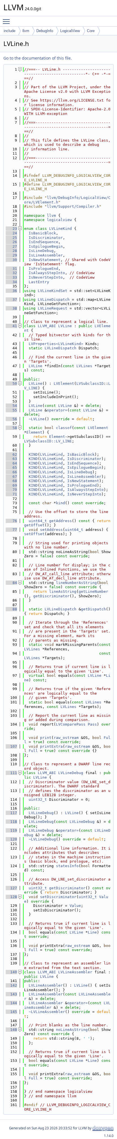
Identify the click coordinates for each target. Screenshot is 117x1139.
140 (11, 972)
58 (11, 428)
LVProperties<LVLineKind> (56, 344)
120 (11, 839)
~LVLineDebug (42, 839)
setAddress (51, 530)
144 (11, 1003)
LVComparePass (70, 724)
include (9, 31)
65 (11, 467)
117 (11, 813)
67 (11, 476)
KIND (33, 454)
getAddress (60, 521)
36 (11, 291)
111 (11, 773)
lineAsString (62, 591)
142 (11, 985)
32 (11, 273)
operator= (57, 410)
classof (64, 428)
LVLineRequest (52, 308)
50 (11, 383)
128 (11, 897)
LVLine (65, 326)
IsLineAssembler (46, 255)
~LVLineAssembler (47, 1012)
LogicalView (70, 31)
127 (11, 888)
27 (11, 246)
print (45, 737)
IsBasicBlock (42, 233)
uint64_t (38, 521)
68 (11, 481)
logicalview (59, 220)
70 (11, 489)
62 (11, 454)
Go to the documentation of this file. (37, 58)
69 (11, 485)
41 (11, 326)
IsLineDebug (41, 251)
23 (11, 228)
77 (11, 530)
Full (33, 751)
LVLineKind (60, 228)
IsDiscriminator (46, 238)
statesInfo (67, 866)
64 (11, 463)
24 (11, 233)
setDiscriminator (58, 897)
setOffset (34, 534)
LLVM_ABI (47, 326)
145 (11, 1012)
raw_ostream (66, 737)
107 (11, 746)
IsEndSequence (43, 242)
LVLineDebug (70, 773)
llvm (25, 31)
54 (11, 406)
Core (91, 31)
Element (34, 432)
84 (11, 583)
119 (11, 830)
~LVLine (37, 419)
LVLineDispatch (54, 299)
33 (11, 277)
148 (11, 1029)
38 (11, 308)
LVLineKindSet (52, 291)
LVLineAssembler (75, 972)
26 (11, 242)
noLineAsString (72, 1029)
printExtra (51, 746)
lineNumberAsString (76, 583)
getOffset (34, 525)
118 (11, 821)
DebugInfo (44, 31)
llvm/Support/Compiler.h (73, 206)
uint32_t (38, 799)
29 (11, 255)
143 (11, 994)
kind (60, 503)
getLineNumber (93, 591)
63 (11, 459)
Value (75, 905)
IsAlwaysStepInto (47, 273)
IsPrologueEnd (43, 268)
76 (11, 521)
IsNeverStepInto (46, 277)
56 (11, 419)
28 (11, 251)
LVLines (84, 366)
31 (11, 268)
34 (11, 282)
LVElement (64, 383)
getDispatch (93, 609)
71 (11, 494)
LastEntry (39, 282)
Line (92, 932)
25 (11, 238)
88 (11, 609)
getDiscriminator (51, 596)
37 (11, 299)
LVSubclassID (90, 383)
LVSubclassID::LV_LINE (48, 441)
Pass (92, 724)
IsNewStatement (44, 260)
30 (11, 260)
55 (11, 410)
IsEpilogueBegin (46, 246)
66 (11, 472)
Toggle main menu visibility (7, 21)
